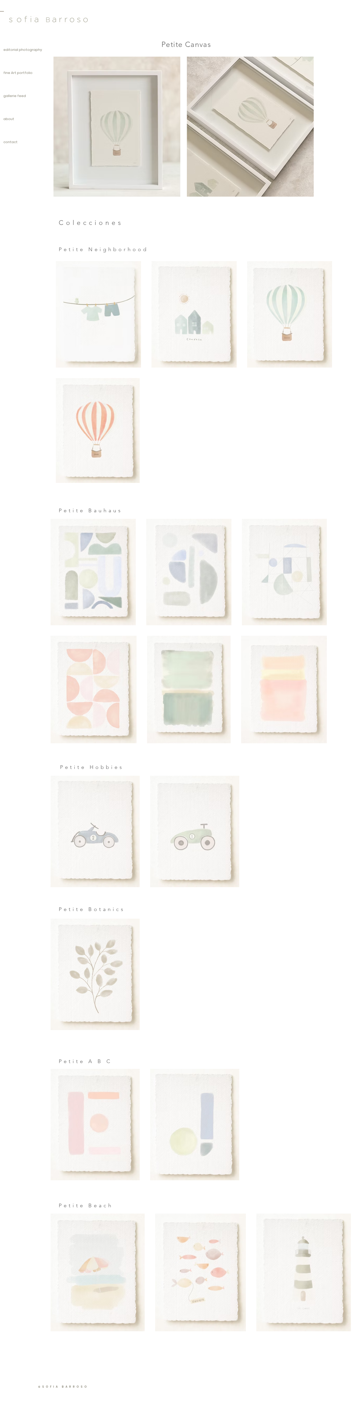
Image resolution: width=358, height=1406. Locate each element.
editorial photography (22, 49)
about (8, 118)
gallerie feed (14, 95)
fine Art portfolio (17, 72)
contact (10, 141)
